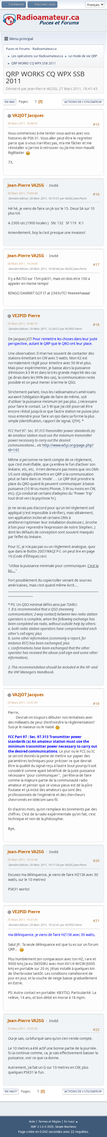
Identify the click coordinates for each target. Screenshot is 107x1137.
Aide (32, 1121)
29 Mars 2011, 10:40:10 (22, 323)
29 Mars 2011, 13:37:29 (22, 702)
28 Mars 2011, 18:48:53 (22, 123)
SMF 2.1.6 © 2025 (42, 1126)
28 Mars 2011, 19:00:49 (22, 193)
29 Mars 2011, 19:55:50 (22, 1028)
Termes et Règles (49, 1121)
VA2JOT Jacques (28, 115)
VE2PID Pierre (26, 315)
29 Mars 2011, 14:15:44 (22, 859)
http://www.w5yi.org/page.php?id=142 (50, 447)
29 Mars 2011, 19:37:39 (22, 920)
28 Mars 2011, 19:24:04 (22, 263)
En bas (10, 102)
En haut (11, 1091)
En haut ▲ (71, 1121)
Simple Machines (65, 1126)
